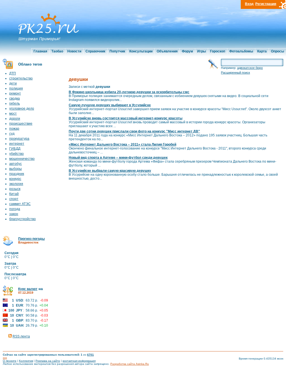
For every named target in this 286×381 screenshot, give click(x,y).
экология (16, 184)
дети (13, 83)
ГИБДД (14, 149)
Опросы (277, 51)
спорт (13, 199)
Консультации (140, 51)
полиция (16, 88)
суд (12, 134)
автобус (15, 164)
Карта (262, 51)
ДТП (12, 73)
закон (13, 214)
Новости (74, 51)
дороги (14, 118)
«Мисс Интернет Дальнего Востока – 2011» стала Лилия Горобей (122, 144)
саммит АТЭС (20, 204)
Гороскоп (217, 51)
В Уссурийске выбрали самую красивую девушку (110, 171)
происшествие (20, 124)
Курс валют (27, 289)
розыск (14, 189)
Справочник (95, 51)
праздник (16, 174)
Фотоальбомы (241, 51)
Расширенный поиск (235, 72)
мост (13, 113)
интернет (16, 144)
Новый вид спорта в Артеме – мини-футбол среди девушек (118, 158)
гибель (14, 103)
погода (14, 209)
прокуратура (19, 139)
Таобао (57, 51)
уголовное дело (21, 108)
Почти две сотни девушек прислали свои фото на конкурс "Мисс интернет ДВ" (134, 131)
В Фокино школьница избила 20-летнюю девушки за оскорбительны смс (129, 92)
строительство (21, 78)
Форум (187, 51)
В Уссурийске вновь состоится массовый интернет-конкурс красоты (125, 118)
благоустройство (22, 219)
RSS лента (21, 336)
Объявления (167, 51)
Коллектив (26, 360)
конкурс (15, 179)
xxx (5, 357)
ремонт (15, 93)
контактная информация (79, 360)
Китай (14, 194)
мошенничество (22, 159)
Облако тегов (30, 64)
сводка (14, 98)
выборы (15, 169)
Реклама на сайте (47, 360)
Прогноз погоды (31, 239)
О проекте (9, 360)
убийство (16, 154)
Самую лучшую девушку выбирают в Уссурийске (110, 105)
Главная (40, 51)
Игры (201, 51)
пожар (14, 129)
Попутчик (117, 51)
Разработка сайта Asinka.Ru (129, 363)
